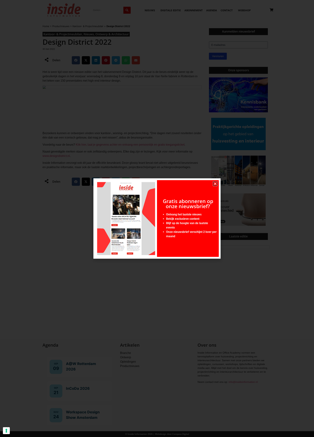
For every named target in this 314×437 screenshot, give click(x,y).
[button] (215, 184)
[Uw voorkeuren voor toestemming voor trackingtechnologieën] (6, 430)
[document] (157, 218)
